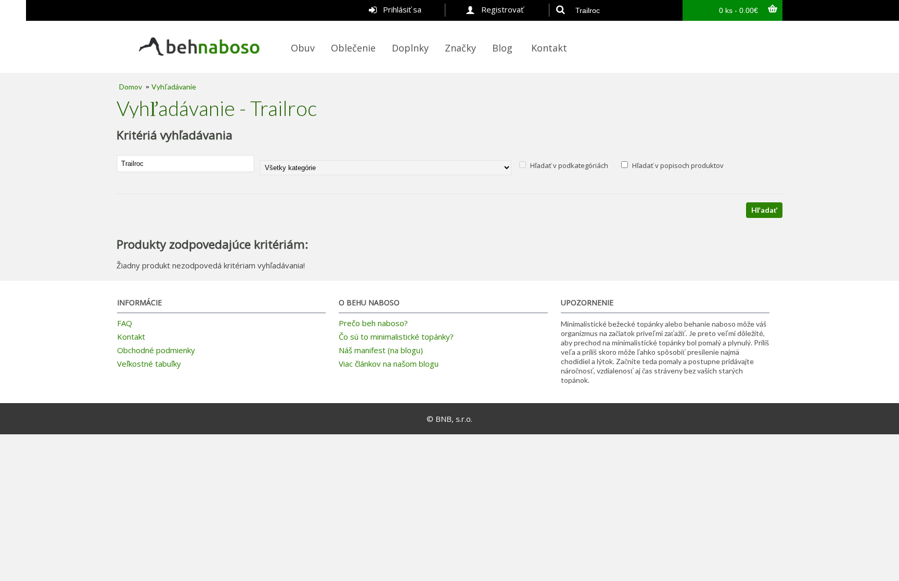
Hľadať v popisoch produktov (677, 165)
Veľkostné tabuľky (149, 363)
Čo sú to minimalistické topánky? (396, 336)
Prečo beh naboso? (373, 323)
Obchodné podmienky (156, 350)
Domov (130, 86)
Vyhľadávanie (173, 86)
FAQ (124, 323)
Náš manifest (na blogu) (381, 350)
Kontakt (131, 336)
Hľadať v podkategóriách (568, 165)
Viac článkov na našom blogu (389, 363)
